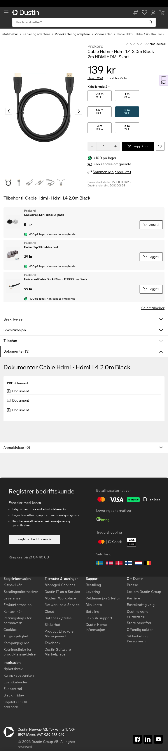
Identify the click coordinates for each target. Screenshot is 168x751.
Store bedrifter (139, 623)
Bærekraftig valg (141, 605)
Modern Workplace (60, 598)
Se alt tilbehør (152, 308)
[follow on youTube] (158, 739)
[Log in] (153, 12)
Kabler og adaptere (36, 34)
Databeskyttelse (58, 618)
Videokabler (103, 34)
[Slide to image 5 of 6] (50, 182)
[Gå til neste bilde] (78, 111)
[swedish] (99, 564)
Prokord (95, 46)
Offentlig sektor (140, 630)
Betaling (93, 611)
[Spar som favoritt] (160, 146)
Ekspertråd (13, 689)
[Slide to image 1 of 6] (8, 182)
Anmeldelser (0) (17, 447)
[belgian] (147, 564)
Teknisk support (99, 618)
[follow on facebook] (137, 739)
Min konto (94, 605)
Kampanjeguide (17, 643)
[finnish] (128, 564)
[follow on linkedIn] (148, 739)
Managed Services (60, 585)
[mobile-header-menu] (6, 12)
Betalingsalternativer (21, 592)
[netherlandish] (138, 564)
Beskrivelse (13, 319)
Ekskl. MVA (95, 78)
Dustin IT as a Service (62, 592)
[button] (135, 12)
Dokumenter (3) (16, 351)
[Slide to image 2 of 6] (18, 182)
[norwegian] (109, 564)
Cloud (49, 611)
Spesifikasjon (15, 330)
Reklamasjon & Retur (103, 598)
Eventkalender (16, 682)
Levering (93, 592)
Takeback (53, 643)
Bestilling (93, 585)
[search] (150, 22)
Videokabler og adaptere (72, 34)
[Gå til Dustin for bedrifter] (26, 12)
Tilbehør (10, 341)
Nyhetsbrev (13, 669)
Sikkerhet (52, 625)
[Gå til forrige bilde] (8, 111)
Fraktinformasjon (18, 605)
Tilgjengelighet (16, 636)
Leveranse (12, 598)
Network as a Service (62, 605)
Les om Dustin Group (144, 592)
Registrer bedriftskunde (34, 539)
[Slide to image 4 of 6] (39, 182)
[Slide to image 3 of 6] (29, 182)
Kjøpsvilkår (13, 585)
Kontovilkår (13, 611)
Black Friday (14, 695)
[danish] (119, 564)
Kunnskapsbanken (19, 675)
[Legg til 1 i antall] (115, 146)
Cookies (10, 630)
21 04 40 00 (39, 557)
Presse (132, 585)
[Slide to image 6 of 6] (60, 182)
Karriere (133, 598)
